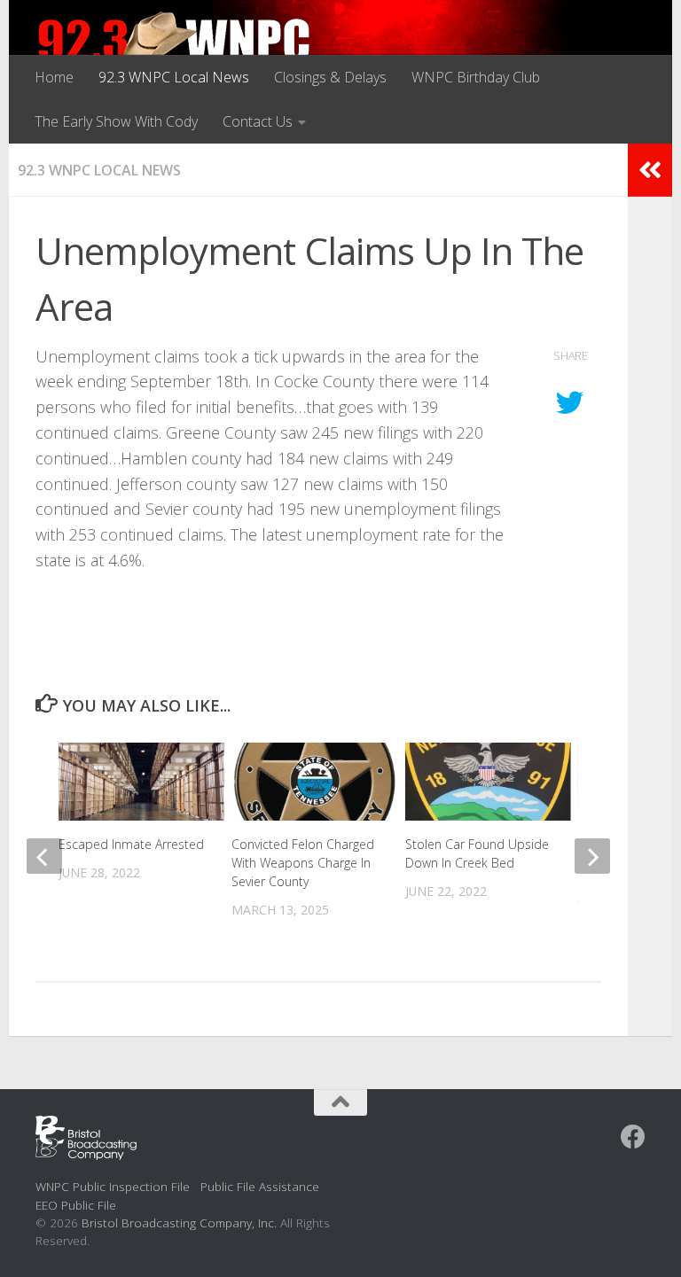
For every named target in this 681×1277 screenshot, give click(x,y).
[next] (592, 856)
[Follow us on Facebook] (633, 1137)
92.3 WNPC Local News (173, 77)
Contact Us (258, 121)
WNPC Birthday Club (475, 77)
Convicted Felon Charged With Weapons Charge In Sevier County (302, 863)
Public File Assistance (259, 1186)
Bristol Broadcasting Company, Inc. (179, 1222)
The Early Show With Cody (116, 121)
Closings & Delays (330, 77)
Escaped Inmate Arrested (131, 844)
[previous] (44, 856)
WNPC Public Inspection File (112, 1186)
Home (54, 77)
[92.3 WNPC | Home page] (174, 49)
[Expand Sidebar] (650, 170)
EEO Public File (75, 1204)
